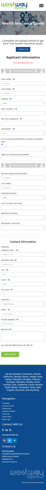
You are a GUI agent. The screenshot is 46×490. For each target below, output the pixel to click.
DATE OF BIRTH (7, 109)
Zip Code (5, 290)
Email (3, 310)
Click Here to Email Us (9, 462)
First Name (6, 79)
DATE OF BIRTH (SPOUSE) (11, 203)
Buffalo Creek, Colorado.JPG (29, 482)
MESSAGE (5, 329)
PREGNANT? (6, 129)
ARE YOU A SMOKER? (10, 119)
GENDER (4, 99)
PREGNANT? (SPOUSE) (10, 223)
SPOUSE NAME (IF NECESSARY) (14, 174)
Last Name (6, 89)
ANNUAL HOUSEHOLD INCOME (14, 155)
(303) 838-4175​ (7, 459)
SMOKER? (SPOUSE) (9, 213)
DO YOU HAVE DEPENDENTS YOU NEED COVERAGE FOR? (22, 140)
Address (5, 247)
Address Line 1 (8, 250)
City (3, 270)
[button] (41, 5)
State (3, 280)
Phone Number (8, 320)
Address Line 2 (8, 260)
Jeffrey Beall (41, 482)
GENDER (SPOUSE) (9, 193)
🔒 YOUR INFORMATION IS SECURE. (15, 345)
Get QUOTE (10, 354)
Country (5, 300)
